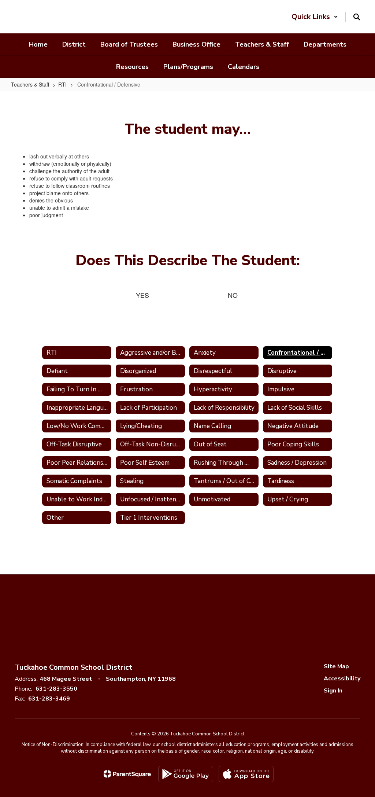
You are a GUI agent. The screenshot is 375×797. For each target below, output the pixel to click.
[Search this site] (356, 17)
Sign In (333, 691)
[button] (315, 17)
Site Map (336, 666)
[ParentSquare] (127, 773)
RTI (62, 84)
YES (142, 295)
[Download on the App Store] (246, 774)
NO (233, 295)
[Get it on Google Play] (185, 774)
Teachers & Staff (30, 84)
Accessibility (342, 678)
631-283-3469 (49, 699)
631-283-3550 (56, 689)
